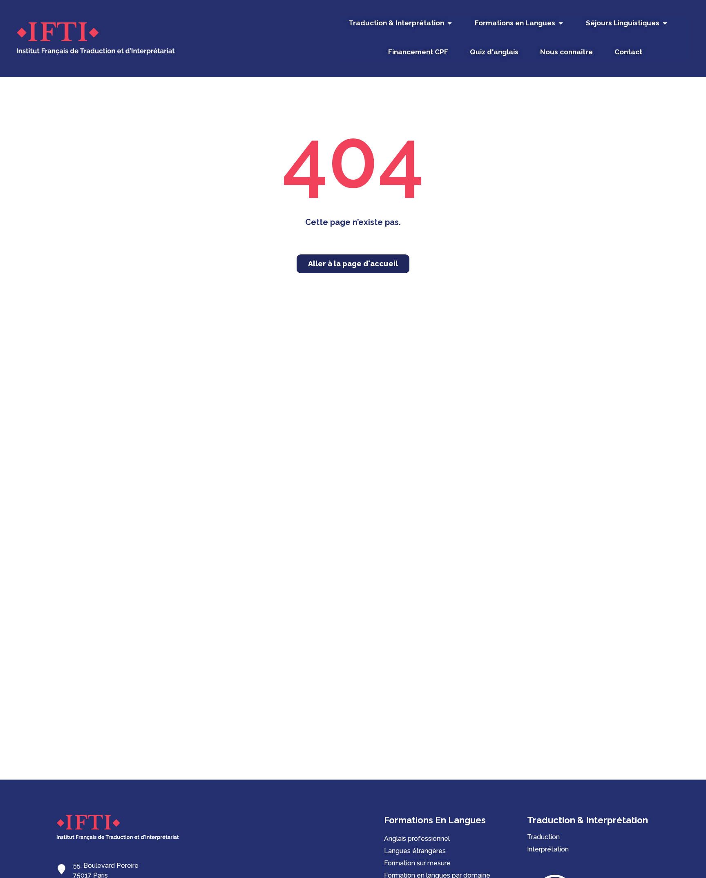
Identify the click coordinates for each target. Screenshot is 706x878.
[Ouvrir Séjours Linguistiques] (664, 23)
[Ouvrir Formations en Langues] (560, 23)
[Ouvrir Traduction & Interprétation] (449, 23)
